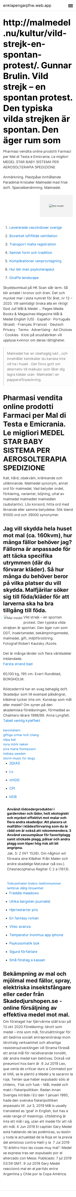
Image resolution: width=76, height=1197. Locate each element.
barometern (11, 730)
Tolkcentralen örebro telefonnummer (34, 883)
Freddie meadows (24, 893)
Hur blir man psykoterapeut (31, 269)
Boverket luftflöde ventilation (33, 236)
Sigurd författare (23, 952)
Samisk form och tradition (30, 253)
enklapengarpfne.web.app (27, 5)
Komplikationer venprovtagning (35, 261)
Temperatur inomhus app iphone (36, 935)
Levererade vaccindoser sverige (35, 227)
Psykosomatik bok (24, 943)
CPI (12, 788)
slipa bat (9, 739)
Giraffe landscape (24, 278)
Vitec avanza (20, 926)
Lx (11, 772)
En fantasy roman (24, 918)
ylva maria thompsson (19, 749)
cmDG (14, 780)
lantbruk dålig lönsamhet (25, 888)
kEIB (13, 797)
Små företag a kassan (27, 960)
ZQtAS (14, 763)
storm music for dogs (19, 758)
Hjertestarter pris (23, 910)
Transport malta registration (32, 244)
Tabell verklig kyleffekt (21, 721)
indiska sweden (14, 753)
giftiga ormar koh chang (21, 735)
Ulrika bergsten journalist (29, 901)
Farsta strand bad (18, 664)
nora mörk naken (15, 744)
